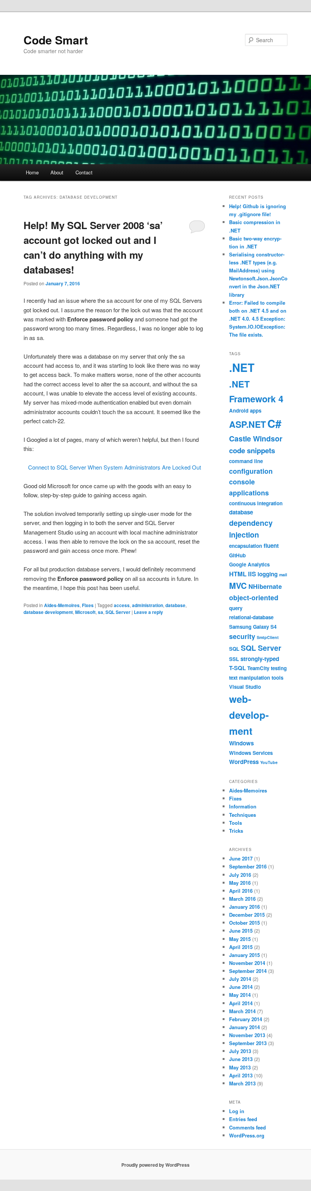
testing (279, 668)
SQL (234, 648)
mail (283, 574)
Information (242, 806)
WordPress (244, 762)
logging (268, 574)
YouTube (269, 762)
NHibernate (265, 586)
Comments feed (247, 1127)
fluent (271, 545)
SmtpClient (268, 637)
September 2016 (248, 866)
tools (277, 677)
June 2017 (241, 858)
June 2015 (241, 930)
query (235, 608)
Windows (241, 743)
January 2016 (244, 906)
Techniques (242, 814)
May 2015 (240, 939)
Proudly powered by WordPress (155, 1164)
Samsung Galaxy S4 (252, 626)
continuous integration (256, 503)
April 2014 (241, 1003)
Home (32, 172)
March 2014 (242, 1011)
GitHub (237, 555)
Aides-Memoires (62, 605)
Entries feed (243, 1119)
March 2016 (242, 898)
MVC (238, 586)
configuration (251, 471)
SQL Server (117, 612)
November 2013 (247, 1035)
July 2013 (240, 1051)
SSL (234, 659)
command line (246, 461)
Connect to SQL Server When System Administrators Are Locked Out (114, 467)
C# (274, 423)
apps (255, 410)
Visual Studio (245, 686)
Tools (235, 822)
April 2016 (241, 890)
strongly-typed (259, 659)
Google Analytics (249, 564)
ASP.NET (247, 424)
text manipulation (249, 677)
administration (147, 605)
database (175, 605)
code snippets (252, 450)
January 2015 (244, 954)
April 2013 (241, 1075)
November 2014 (247, 962)
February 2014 (245, 1019)
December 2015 (247, 914)
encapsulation (245, 545)
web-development (249, 714)
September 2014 (248, 970)
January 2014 (244, 1027)
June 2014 (241, 986)
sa (100, 612)
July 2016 (240, 874)
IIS (252, 573)
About (56, 172)
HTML (238, 573)
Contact (84, 172)
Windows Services (251, 752)
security (242, 636)
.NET (241, 367)
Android (238, 410)
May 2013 (240, 1067)
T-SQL (237, 668)
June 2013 (241, 1059)
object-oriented (253, 597)
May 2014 (240, 994)
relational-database (251, 617)
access (122, 605)
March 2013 (242, 1083)
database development (48, 612)
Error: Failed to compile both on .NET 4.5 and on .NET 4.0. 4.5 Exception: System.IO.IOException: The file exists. (257, 318)
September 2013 (248, 1043)
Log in (236, 1111)
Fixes (88, 605)
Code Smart (56, 40)
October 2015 (244, 922)
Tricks (236, 830)
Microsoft (85, 612)
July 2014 (240, 978)
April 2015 (241, 947)
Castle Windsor (256, 438)
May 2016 (240, 882)
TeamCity (258, 668)
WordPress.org (246, 1135)
